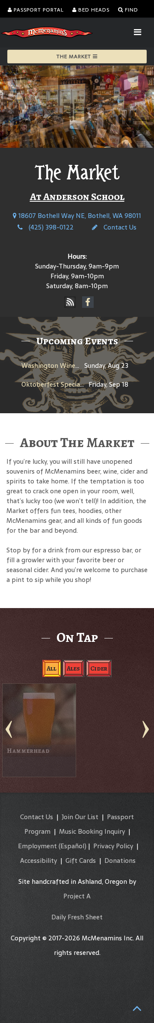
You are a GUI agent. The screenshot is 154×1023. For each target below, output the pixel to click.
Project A (77, 895)
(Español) (72, 845)
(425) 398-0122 (50, 227)
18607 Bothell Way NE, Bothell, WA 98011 (79, 215)
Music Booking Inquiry (92, 831)
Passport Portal (38, 10)
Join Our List (80, 816)
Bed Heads (93, 10)
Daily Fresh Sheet (77, 916)
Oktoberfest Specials (53, 384)
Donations (120, 860)
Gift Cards (80, 860)
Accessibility (38, 860)
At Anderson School (77, 196)
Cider (98, 668)
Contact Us (119, 227)
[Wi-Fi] (70, 302)
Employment (37, 845)
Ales (73, 668)
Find (130, 10)
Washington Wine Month (59, 365)
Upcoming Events (77, 341)
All (51, 668)
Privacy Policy (113, 845)
